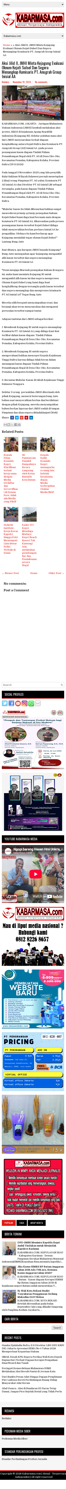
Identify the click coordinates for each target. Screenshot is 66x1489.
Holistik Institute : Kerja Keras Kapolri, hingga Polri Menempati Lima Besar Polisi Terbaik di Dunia (11, 539)
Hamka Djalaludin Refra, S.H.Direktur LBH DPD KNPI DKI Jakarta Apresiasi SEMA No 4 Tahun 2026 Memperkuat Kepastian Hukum (33, 1348)
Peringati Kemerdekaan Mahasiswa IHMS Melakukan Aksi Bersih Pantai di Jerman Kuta (28, 1370)
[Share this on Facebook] (12, 417)
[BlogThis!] (9, 424)
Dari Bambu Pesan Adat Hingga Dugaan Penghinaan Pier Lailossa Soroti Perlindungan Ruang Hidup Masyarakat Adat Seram (32, 1379)
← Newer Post (10, 573)
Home (6, 45)
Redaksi (6, 1418)
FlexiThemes (28, 1482)
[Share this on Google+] (21, 417)
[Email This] (5, 424)
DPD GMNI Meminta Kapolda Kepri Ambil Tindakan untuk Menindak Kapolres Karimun (38, 1245)
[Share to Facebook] (16, 424)
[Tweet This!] (17, 417)
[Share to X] (12, 424)
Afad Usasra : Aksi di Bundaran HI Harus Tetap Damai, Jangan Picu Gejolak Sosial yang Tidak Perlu (32, 1390)
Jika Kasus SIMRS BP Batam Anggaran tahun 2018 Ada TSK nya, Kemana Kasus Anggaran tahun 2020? (40, 1269)
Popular (9, 1222)
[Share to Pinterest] (19, 424)
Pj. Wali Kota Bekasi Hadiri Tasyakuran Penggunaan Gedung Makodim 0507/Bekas (37, 1293)
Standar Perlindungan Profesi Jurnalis (24, 1459)
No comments (41, 82)
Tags (21, 1222)
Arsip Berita (36, 1222)
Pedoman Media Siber (15, 1438)
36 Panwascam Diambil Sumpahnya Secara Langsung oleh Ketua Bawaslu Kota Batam (29, 467)
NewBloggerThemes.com (33, 1485)
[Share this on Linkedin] (31, 417)
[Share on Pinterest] (26, 417)
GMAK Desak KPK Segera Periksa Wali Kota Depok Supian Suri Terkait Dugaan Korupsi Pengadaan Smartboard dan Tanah (32, 1360)
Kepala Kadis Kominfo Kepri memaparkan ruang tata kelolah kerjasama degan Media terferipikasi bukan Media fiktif (47, 474)
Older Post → (56, 573)
